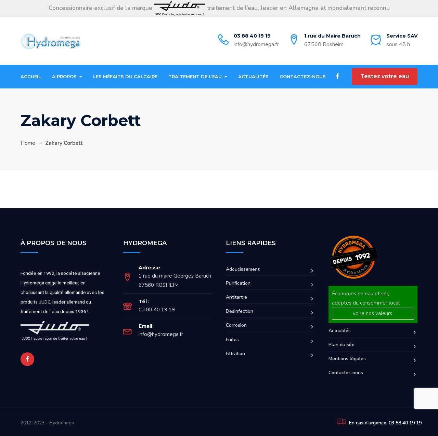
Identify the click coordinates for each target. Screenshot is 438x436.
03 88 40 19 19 (252, 36)
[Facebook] (337, 76)
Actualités (253, 76)
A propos (64, 76)
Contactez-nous (303, 76)
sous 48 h (398, 44)
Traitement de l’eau (195, 76)
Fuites (232, 339)
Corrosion (236, 325)
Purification (238, 283)
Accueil (31, 76)
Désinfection (239, 311)
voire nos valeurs (373, 313)
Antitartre (236, 297)
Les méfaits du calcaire (125, 76)
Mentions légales (347, 358)
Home (28, 143)
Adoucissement (242, 269)
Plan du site (341, 344)
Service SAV (401, 36)
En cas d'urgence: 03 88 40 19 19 (385, 423)
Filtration (235, 353)
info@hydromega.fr (256, 44)
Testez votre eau (384, 76)
